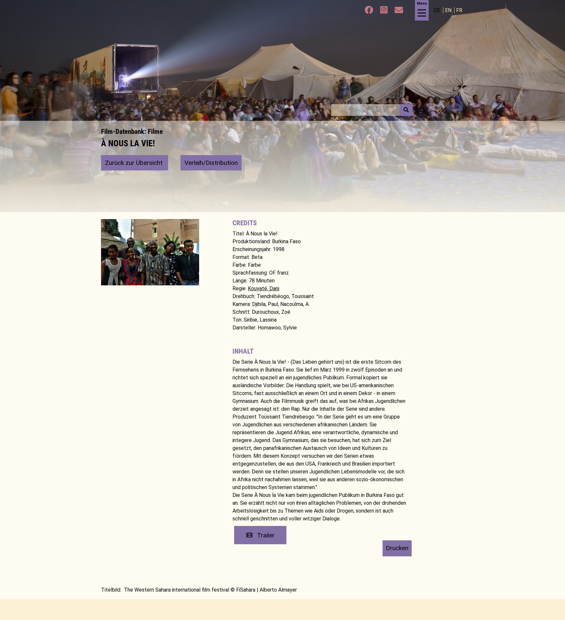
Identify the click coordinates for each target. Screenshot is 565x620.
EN (449, 10)
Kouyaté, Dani (263, 288)
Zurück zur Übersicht (134, 163)
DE (437, 10)
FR (459, 10)
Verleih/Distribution (211, 163)
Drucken (397, 548)
